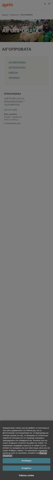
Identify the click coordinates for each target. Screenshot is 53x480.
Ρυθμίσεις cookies (26, 475)
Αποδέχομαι (26, 461)
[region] (26, 450)
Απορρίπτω (26, 468)
